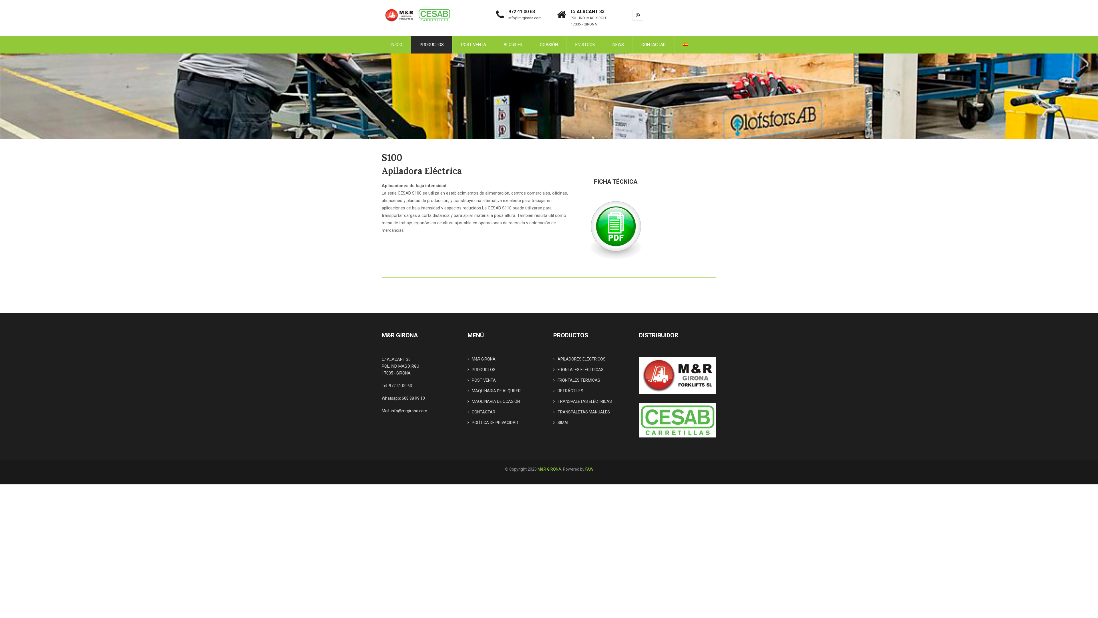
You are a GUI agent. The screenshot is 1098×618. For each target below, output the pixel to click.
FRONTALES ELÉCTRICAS (581, 369)
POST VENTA (473, 44)
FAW (589, 469)
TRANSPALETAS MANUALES (584, 412)
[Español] (686, 45)
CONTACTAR (653, 44)
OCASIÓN (549, 44)
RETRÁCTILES (570, 391)
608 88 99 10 (413, 398)
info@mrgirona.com (409, 411)
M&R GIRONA (484, 359)
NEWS (618, 44)
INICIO (396, 44)
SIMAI (563, 422)
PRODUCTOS (432, 44)
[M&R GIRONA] (418, 2)
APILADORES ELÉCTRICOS (582, 359)
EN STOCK (585, 44)
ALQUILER (513, 44)
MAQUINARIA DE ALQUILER (496, 391)
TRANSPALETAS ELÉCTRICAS (585, 401)
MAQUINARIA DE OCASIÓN (496, 401)
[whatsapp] (637, 15)
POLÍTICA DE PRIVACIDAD (495, 422)
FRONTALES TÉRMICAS (579, 380)
